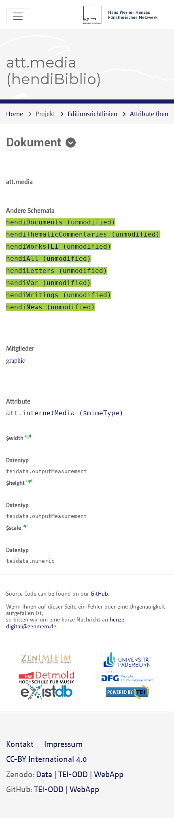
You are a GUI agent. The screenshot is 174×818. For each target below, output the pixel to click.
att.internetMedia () (64, 413)
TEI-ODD (73, 774)
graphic (15, 360)
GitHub (99, 593)
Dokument (34, 141)
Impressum (63, 744)
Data (44, 774)
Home (14, 114)
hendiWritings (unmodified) (58, 295)
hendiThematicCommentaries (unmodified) (83, 234)
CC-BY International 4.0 (46, 759)
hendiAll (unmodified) (48, 258)
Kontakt (20, 744)
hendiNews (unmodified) (50, 307)
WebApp (108, 774)
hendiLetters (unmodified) (56, 271)
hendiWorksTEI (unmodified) (58, 246)
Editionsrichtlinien (92, 114)
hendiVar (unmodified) (48, 283)
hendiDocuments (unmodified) (60, 222)
